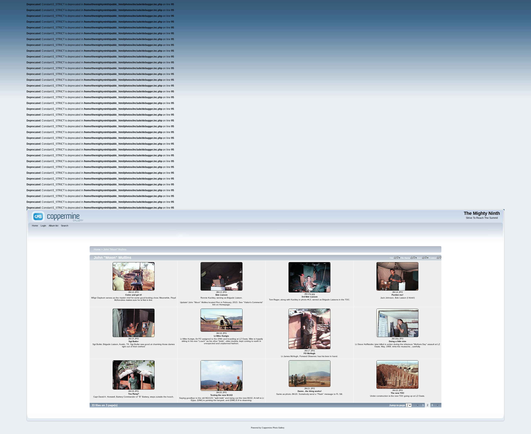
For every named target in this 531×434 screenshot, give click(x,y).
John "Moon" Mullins (114, 249)
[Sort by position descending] (440, 257)
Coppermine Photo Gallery (273, 428)
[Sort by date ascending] (423, 257)
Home (97, 249)
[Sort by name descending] (414, 257)
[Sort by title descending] (397, 257)
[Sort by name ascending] (412, 257)
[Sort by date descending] (426, 257)
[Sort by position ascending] (438, 257)
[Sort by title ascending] (395, 257)
